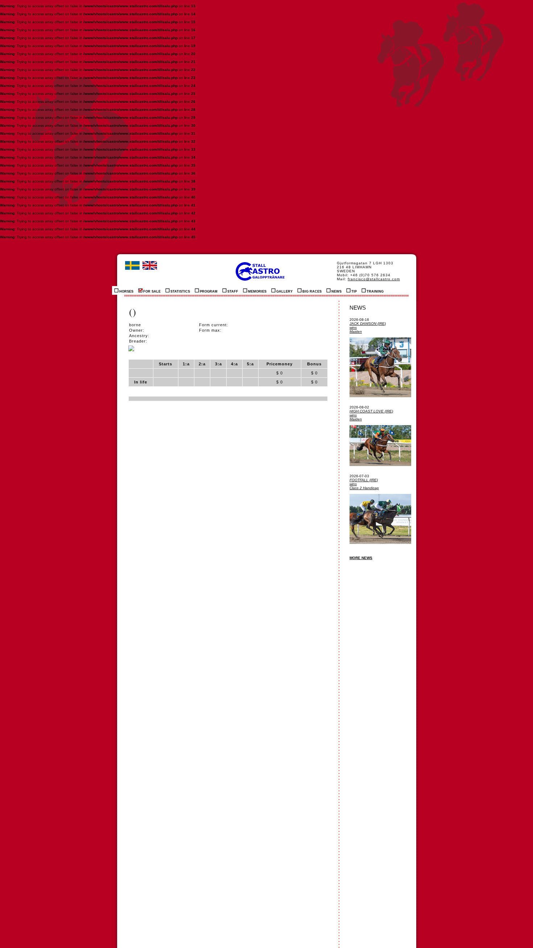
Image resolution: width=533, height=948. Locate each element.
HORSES (126, 291)
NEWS (336, 291)
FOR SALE (152, 291)
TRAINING (375, 291)
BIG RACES (312, 291)
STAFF (232, 291)
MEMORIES (257, 291)
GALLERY (284, 291)
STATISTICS (180, 291)
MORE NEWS (361, 558)
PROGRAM (209, 291)
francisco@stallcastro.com (374, 279)
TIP (354, 291)
